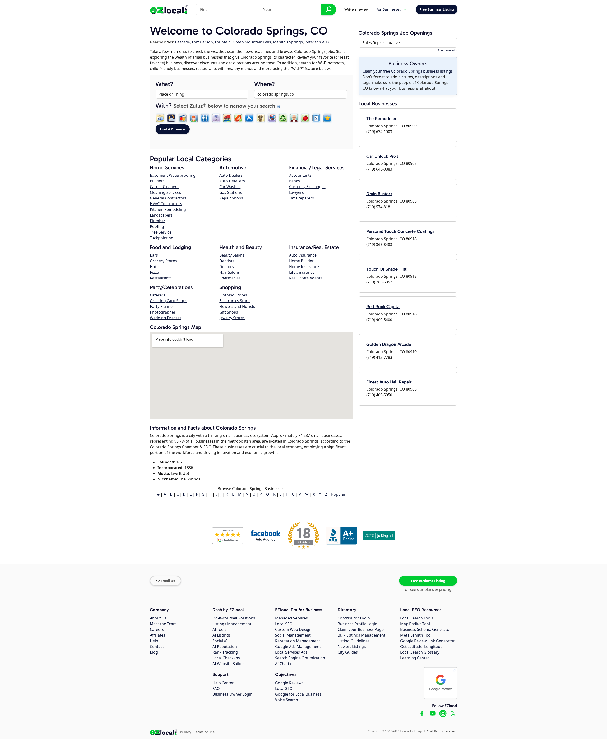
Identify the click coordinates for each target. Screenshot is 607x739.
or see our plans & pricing (428, 589)
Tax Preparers (301, 198)
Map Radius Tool (415, 623)
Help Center (223, 682)
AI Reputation (224, 646)
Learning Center (414, 657)
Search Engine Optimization (300, 657)
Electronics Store (234, 300)
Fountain (223, 42)
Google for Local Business (298, 694)
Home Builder (301, 260)
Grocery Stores (163, 260)
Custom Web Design (293, 629)
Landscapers (161, 215)
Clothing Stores (233, 295)
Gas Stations (230, 192)
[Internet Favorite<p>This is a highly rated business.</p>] (327, 118)
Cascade (182, 42)
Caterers (157, 295)
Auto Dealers (231, 175)
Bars (154, 255)
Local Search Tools (416, 618)
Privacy (185, 732)
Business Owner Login (232, 694)
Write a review (356, 9)
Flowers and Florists (237, 306)
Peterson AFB (317, 42)
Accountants (300, 175)
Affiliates (157, 635)
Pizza (154, 272)
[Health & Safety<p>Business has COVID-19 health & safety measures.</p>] (316, 118)
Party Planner (162, 306)
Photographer (162, 312)
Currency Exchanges (307, 186)
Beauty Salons (231, 255)
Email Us (168, 580)
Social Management (293, 635)
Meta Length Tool (416, 635)
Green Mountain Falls (252, 42)
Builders (157, 181)
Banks (294, 181)
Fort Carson (202, 42)
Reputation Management (297, 640)
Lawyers (296, 192)
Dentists (226, 260)
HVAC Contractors (166, 203)
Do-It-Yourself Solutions (233, 618)
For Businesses (388, 9)
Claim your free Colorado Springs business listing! (407, 71)
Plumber (157, 220)
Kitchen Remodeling (168, 209)
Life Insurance (301, 272)
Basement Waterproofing (173, 175)
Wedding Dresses (165, 317)
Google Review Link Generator (427, 640)
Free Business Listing (428, 580)
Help (154, 640)
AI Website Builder (228, 663)
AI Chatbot (284, 663)
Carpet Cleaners (164, 186)
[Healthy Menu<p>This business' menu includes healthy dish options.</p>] (305, 118)
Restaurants (161, 278)
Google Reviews (289, 682)
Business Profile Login (357, 623)
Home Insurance (304, 266)
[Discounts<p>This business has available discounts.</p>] (238, 118)
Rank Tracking (225, 652)
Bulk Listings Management (361, 635)
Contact (157, 646)
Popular (338, 494)
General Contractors (168, 198)
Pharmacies (229, 278)
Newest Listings (352, 646)
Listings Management (231, 623)
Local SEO (284, 623)
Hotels (155, 266)
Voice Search (286, 699)
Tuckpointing (161, 237)
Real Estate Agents (305, 278)
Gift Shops (228, 312)
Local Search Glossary (419, 652)
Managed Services (291, 618)
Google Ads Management (298, 646)
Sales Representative (381, 42)
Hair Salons (229, 272)
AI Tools (219, 629)
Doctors (226, 266)
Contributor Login (354, 618)
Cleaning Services (165, 192)
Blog (154, 652)
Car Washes (229, 186)
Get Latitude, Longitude (421, 646)
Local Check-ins (226, 657)
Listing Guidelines (353, 640)
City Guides (348, 652)
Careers (157, 629)
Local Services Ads (291, 652)
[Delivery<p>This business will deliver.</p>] (227, 118)
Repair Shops (231, 198)
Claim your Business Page (361, 629)
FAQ (216, 688)
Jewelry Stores (232, 317)
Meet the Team (163, 623)
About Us (158, 618)
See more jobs (447, 50)
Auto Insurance (303, 255)
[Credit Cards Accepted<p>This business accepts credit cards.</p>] (182, 118)
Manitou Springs (288, 42)
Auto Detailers (232, 181)
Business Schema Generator (425, 629)
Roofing (157, 226)
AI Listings (221, 635)
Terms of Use (204, 732)
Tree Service (160, 232)
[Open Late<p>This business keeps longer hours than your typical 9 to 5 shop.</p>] (171, 118)
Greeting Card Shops (168, 300)
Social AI (219, 640)
